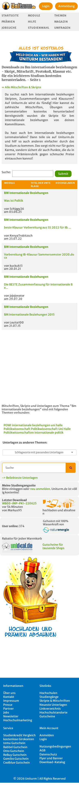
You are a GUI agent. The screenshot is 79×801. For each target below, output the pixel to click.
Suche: (6, 172)
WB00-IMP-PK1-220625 (19, 503)
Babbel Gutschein (15, 747)
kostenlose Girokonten (18, 739)
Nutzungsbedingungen (55, 746)
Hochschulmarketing (17, 720)
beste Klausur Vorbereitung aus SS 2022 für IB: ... (37, 227)
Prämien (8, 21)
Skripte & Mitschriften (55, 701)
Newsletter (10, 716)
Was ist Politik (13, 200)
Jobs (6, 712)
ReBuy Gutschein (15, 755)
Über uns (9, 693)
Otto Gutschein (13, 751)
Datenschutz (48, 754)
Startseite (10, 15)
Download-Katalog (52, 762)
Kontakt (8, 697)
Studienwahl (38, 28)
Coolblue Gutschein (16, 762)
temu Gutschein (14, 743)
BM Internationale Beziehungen (26, 193)
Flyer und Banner (51, 758)
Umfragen (62, 28)
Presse (7, 705)
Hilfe (32, 21)
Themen (60, 15)
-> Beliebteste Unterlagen (20, 478)
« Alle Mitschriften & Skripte (21, 87)
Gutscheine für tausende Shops (53, 546)
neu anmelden (40, 489)
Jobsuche (9, 28)
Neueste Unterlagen (53, 705)
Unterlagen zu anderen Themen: (25, 442)
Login (45, 6)
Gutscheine (47, 716)
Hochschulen (48, 693)
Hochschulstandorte (53, 712)
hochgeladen (65, 182)
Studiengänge (49, 697)
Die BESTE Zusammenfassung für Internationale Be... (38, 286)
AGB (42, 750)
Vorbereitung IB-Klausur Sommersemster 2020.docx (39, 256)
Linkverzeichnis (50, 708)
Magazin (61, 21)
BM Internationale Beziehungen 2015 (29, 314)
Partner (8, 708)
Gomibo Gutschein (16, 759)
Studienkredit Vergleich (19, 735)
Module (34, 15)
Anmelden (47, 735)
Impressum (11, 701)
